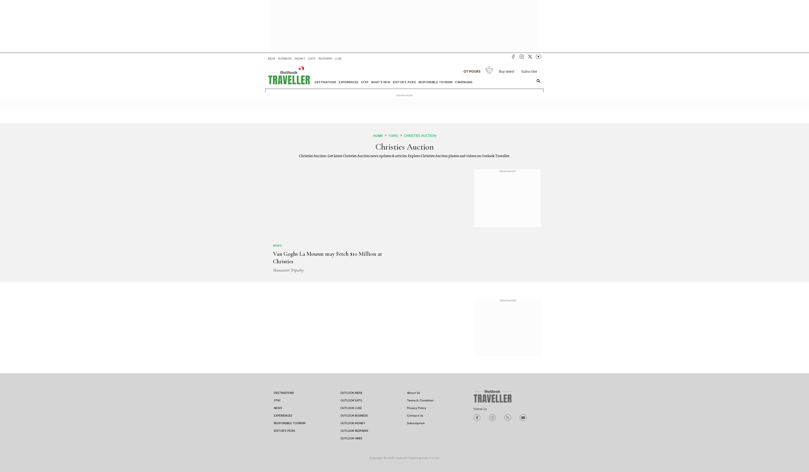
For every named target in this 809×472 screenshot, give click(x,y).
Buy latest (506, 71)
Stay (364, 82)
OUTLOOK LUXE (351, 408)
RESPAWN (325, 58)
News (277, 245)
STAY (277, 400)
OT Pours (472, 71)
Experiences (349, 82)
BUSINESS (285, 58)
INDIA (271, 58)
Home (378, 136)
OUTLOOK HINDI (351, 438)
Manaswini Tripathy (288, 270)
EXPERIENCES (283, 415)
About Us (413, 393)
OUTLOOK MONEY (352, 423)
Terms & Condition (420, 400)
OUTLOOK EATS (351, 400)
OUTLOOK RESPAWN (354, 431)
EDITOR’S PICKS (284, 431)
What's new (380, 82)
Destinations (325, 82)
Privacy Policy (416, 408)
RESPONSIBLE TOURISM (289, 423)
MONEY (300, 58)
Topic (393, 136)
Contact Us (415, 415)
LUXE (338, 58)
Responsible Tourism (436, 82)
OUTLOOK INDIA (351, 393)
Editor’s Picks (404, 82)
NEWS (278, 408)
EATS (311, 58)
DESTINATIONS (284, 393)
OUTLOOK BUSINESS (354, 415)
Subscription (416, 423)
